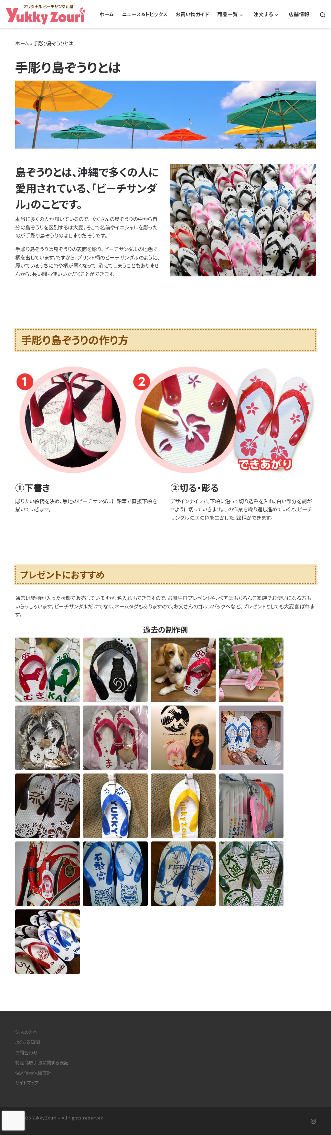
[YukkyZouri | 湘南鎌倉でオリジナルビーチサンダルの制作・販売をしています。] (45, 13)
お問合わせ (26, 1052)
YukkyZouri (44, 1118)
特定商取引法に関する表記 (42, 1062)
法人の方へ (26, 1032)
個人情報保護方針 (33, 1072)
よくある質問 (27, 1042)
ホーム (22, 43)
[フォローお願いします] (313, 1121)
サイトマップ (26, 1082)
